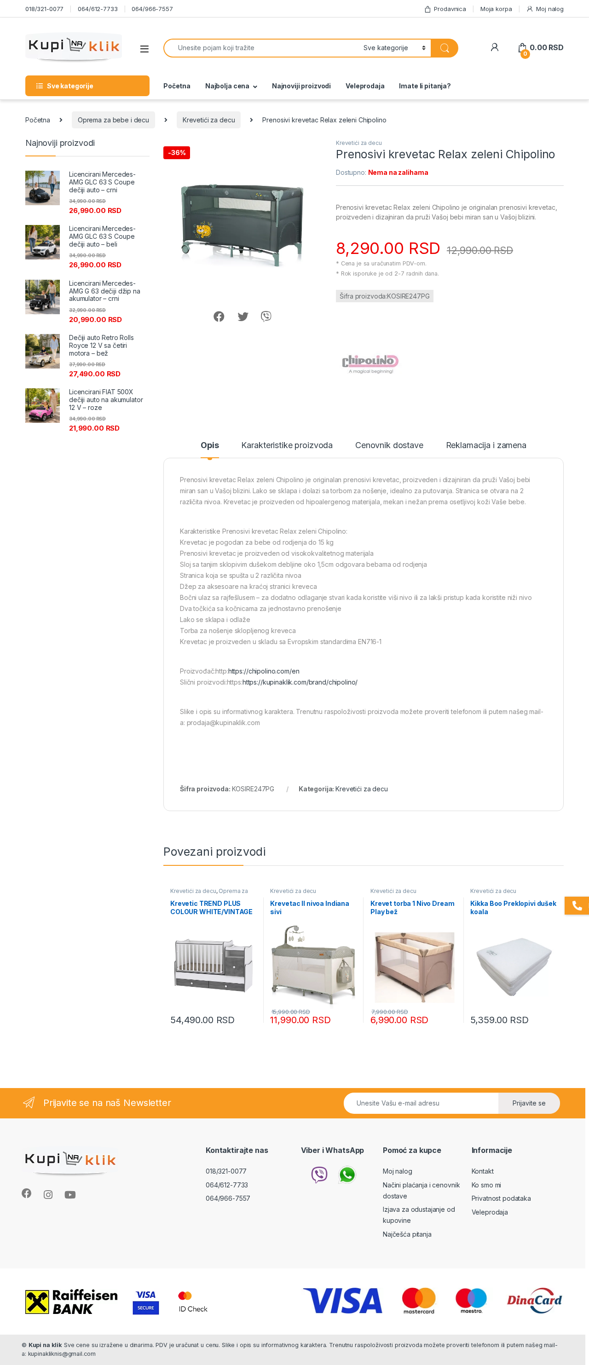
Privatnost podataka (501, 1198)
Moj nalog (550, 8)
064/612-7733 (97, 8)
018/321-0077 (44, 8)
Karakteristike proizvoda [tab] (287, 445)
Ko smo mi (487, 1185)
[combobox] (260, 48)
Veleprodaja (365, 86)
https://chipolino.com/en (264, 671)
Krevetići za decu (209, 120)
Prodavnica (450, 8)
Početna (177, 86)
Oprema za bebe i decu (113, 120)
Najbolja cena (227, 86)
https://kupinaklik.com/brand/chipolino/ (300, 682)
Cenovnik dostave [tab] (389, 445)
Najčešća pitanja (407, 1234)
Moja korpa (496, 8)
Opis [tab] (210, 445)
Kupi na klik (45, 1345)
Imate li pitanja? (425, 86)
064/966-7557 (152, 8)
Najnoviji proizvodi (301, 86)
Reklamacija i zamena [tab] (486, 445)
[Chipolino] (370, 364)
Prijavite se (529, 1103)
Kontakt (483, 1171)
